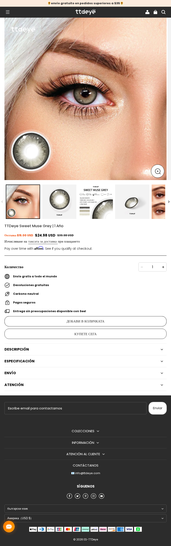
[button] (7, 12)
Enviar (157, 408)
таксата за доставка (43, 241)
